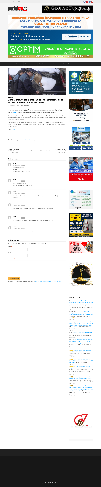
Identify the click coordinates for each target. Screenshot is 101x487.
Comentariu (11, 259)
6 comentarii (25, 105)
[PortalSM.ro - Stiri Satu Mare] (18, 10)
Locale (11, 64)
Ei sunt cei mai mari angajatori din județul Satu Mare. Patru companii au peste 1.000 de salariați (81, 360)
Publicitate (53, 64)
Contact (44, 482)
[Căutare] (91, 64)
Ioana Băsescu (51, 140)
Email (10, 253)
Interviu (75, 64)
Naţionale (19, 64)
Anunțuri (61, 64)
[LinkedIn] (90, 2)
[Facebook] (84, 2)
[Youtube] (92, 2)
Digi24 (14, 112)
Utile (68, 64)
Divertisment (42, 64)
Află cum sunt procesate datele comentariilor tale (48, 281)
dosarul (32, 140)
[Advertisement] (37, 290)
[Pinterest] (87, 2)
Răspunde (23, 165)
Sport (26, 64)
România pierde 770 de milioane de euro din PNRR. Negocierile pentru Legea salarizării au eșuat (81, 302)
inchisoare (44, 140)
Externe (34, 64)
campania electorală (25, 140)
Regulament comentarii (53, 482)
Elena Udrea (38, 140)
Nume (10, 246)
